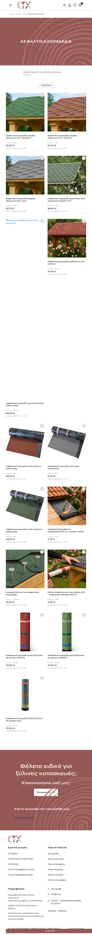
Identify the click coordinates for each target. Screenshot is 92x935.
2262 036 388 (56, 889)
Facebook (52, 911)
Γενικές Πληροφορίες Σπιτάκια (21, 869)
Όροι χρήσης (53, 853)
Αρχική (11, 14)
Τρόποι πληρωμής (55, 869)
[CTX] (24, 5)
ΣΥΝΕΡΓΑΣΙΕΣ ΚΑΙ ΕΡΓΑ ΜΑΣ (20, 859)
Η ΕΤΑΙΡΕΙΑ (13, 853)
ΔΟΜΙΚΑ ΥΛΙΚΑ (20, 14)
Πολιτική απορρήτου (56, 864)
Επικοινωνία (44, 792)
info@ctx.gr (56, 894)
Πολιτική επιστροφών (57, 880)
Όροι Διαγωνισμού (56, 859)
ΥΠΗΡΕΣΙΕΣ (13, 864)
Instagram (62, 911)
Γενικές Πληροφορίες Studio (20, 875)
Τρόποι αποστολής (55, 875)
